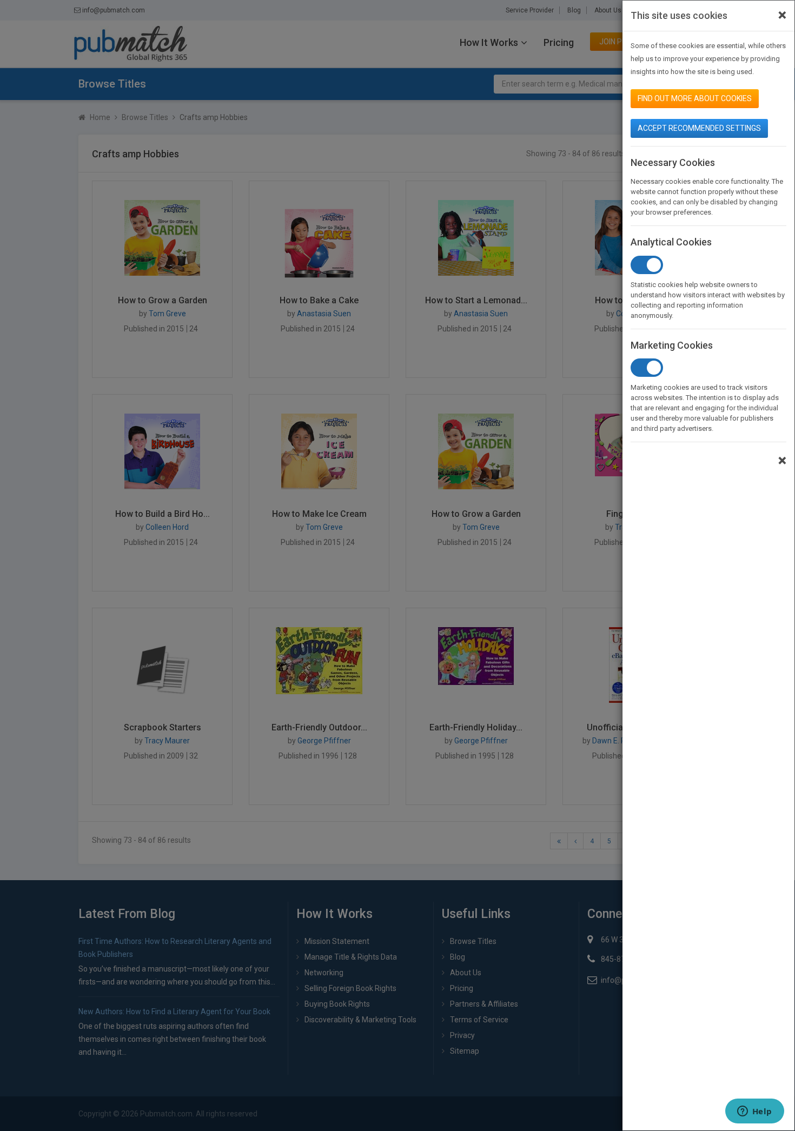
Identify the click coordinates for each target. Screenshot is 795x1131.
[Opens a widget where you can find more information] (754, 1112)
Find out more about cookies (695, 98)
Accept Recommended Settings (699, 128)
